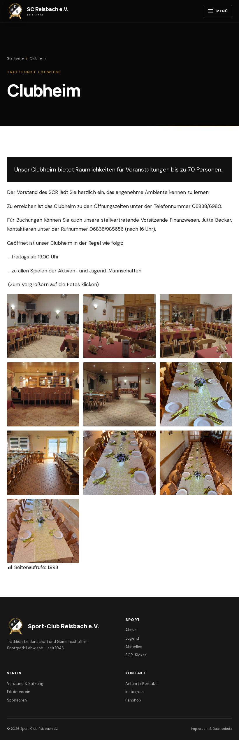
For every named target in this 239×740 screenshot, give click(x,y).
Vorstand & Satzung (25, 683)
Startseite (15, 58)
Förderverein (18, 691)
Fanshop (133, 700)
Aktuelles (133, 646)
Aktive (131, 629)
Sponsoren (17, 700)
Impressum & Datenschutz (211, 729)
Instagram (134, 691)
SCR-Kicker (135, 654)
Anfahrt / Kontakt (141, 683)
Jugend (132, 638)
